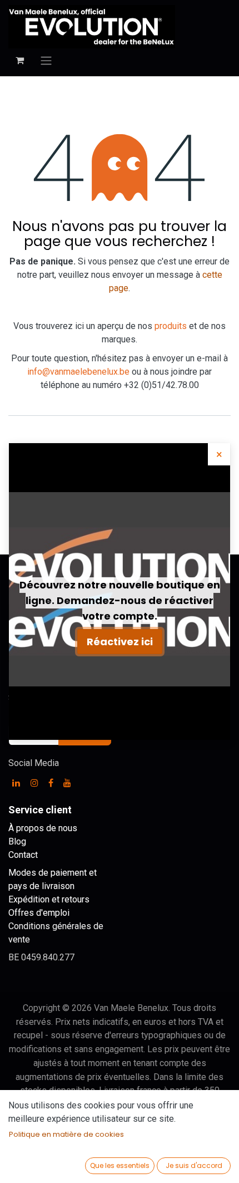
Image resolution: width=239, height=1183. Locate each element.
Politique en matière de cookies (66, 1134)
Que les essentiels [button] (120, 1165)
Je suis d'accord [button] (194, 1165)
